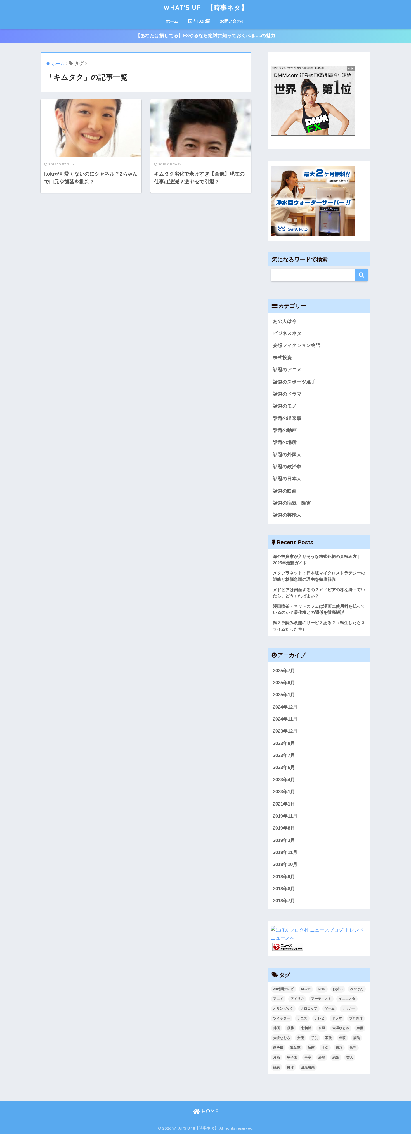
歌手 (353, 1048)
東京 (339, 1048)
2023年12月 (285, 731)
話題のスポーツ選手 (294, 382)
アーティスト (321, 999)
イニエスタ (347, 999)
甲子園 (292, 1057)
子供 (314, 1038)
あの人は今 (285, 321)
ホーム (172, 21)
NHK (321, 989)
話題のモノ (285, 406)
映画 (311, 1048)
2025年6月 (284, 682)
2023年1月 (284, 791)
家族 (328, 1038)
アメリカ (297, 999)
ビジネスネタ (287, 333)
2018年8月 (284, 888)
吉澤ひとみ (340, 1028)
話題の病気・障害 (292, 503)
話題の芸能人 (287, 515)
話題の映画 (285, 491)
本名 (325, 1048)
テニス (302, 1018)
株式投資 (282, 357)
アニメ (278, 999)
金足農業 (308, 1067)
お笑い (338, 989)
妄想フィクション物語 (296, 345)
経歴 (321, 1057)
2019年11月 (285, 816)
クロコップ (309, 1008)
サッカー (348, 1008)
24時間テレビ (283, 989)
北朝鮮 (306, 1028)
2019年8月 (284, 828)
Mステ (306, 989)
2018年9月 (284, 876)
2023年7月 (284, 755)
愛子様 (278, 1048)
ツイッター (281, 1018)
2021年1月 (284, 804)
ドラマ (337, 1018)
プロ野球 (356, 1018)
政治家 (295, 1048)
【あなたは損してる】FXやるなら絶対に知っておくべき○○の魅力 (205, 35)
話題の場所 (285, 442)
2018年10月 (285, 864)
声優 (359, 1028)
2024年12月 (285, 707)
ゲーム (330, 1008)
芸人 (349, 1057)
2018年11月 (285, 852)
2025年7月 (284, 670)
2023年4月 (284, 779)
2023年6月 (284, 767)
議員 (276, 1067)
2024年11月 (285, 719)
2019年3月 (284, 840)
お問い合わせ (232, 21)
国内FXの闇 (199, 21)
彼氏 (356, 1038)
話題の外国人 (287, 454)
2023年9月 (284, 743)
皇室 (307, 1057)
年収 (342, 1038)
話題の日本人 (287, 478)
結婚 (335, 1057)
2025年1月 (284, 694)
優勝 (290, 1028)
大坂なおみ (281, 1038)
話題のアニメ (287, 369)
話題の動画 (285, 430)
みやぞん (356, 989)
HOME (209, 1111)
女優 (300, 1038)
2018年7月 (284, 900)
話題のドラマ (287, 394)
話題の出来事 (287, 418)
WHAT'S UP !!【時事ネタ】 (205, 7)
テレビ (320, 1018)
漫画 (276, 1057)
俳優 (276, 1028)
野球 (290, 1067)
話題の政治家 (287, 466)
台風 (321, 1028)
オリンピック (283, 1008)
